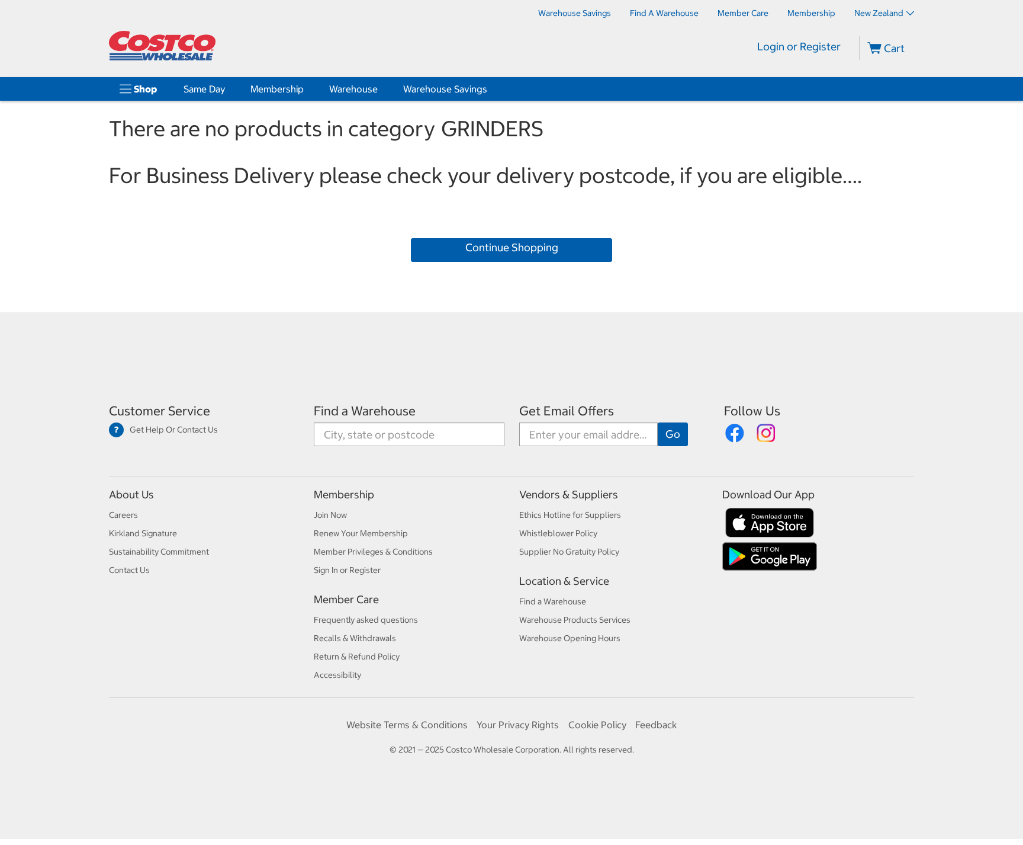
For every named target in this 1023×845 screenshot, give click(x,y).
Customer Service (159, 411)
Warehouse (353, 89)
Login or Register (799, 46)
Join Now (330, 515)
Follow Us (752, 411)
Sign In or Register (347, 570)
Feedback (656, 725)
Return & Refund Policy (357, 656)
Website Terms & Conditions (407, 725)
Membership (277, 89)
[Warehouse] (380, 89)
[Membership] (306, 89)
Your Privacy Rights (518, 725)
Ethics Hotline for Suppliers (570, 515)
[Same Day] (227, 89)
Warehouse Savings (445, 89)
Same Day (204, 89)
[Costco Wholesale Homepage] (162, 45)
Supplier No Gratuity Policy (569, 551)
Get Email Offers (566, 411)
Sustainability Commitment (159, 551)
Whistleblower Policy (558, 533)
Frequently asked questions (366, 619)
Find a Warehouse (365, 411)
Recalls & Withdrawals (355, 638)
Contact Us (129, 570)
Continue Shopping (511, 247)
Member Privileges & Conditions (373, 551)
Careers (123, 515)
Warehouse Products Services (574, 619)
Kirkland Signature (143, 533)
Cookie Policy (597, 725)
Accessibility (337, 675)
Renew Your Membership (361, 533)
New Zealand (878, 13)
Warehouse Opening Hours (569, 638)
